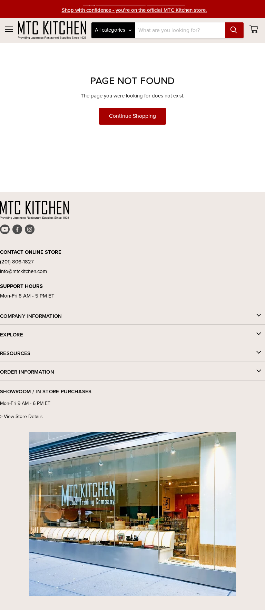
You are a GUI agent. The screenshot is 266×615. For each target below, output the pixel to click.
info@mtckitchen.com (23, 271)
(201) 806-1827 (17, 261)
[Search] (234, 30)
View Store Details (23, 416)
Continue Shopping (132, 116)
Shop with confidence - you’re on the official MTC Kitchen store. (134, 9)
